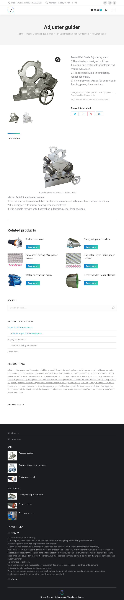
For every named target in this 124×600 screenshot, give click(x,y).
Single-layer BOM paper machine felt (80, 386)
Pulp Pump (85, 383)
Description (14, 138)
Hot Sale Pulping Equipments (24, 345)
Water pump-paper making (98, 389)
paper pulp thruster (108, 379)
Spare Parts (13, 351)
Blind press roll (49, 370)
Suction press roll (35, 238)
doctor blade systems (31, 376)
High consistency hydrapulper (26, 379)
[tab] (14, 136)
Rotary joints (95, 383)
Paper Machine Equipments (83, 95)
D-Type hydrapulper (76, 373)
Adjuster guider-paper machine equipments (92, 99)
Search (113, 308)
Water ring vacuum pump (39, 274)
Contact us (16, 439)
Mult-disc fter (72, 379)
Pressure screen (74, 383)
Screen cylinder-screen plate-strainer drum (25, 386)
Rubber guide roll (107, 383)
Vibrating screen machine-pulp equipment (70, 389)
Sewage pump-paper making (54, 386)
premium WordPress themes (71, 597)
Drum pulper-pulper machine (53, 376)
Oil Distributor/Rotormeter (89, 379)
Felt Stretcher (95, 376)
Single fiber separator (104, 386)
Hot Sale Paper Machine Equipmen (96, 92)
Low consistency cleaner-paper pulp (52, 379)
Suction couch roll (15, 389)
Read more (33, 247)
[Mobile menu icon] (113, 10)
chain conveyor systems (89, 370)
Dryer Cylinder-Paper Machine (99, 274)
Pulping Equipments (17, 339)
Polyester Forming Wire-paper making (42, 256)
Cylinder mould (61, 373)
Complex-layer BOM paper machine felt (39, 373)
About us (15, 433)
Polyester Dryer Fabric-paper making (99, 256)
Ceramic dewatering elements (67, 370)
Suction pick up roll (30, 389)
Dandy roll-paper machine (97, 238)
